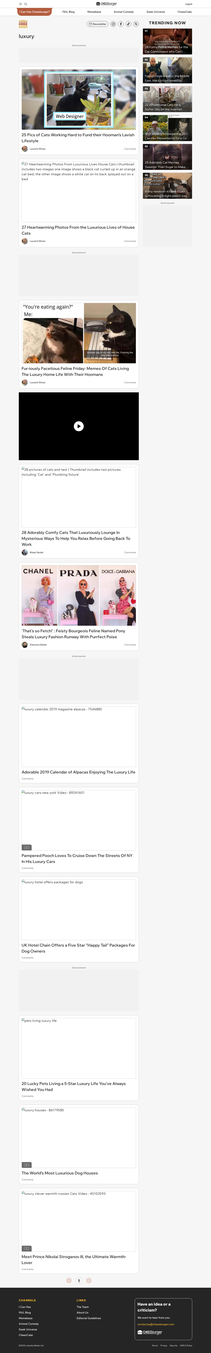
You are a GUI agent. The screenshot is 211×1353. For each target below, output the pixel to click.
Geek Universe (28, 1329)
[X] (136, 24)
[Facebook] (121, 24)
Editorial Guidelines (89, 1318)
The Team (83, 1307)
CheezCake (26, 1335)
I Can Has (25, 1307)
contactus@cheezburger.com (155, 1324)
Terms (155, 1345)
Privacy (163, 1345)
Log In (188, 3)
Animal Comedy (29, 1323)
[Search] (25, 4)
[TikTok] (128, 24)
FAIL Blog (25, 1312)
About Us (82, 1312)
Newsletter (99, 24)
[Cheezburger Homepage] (106, 4)
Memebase (25, 1318)
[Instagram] (113, 24)
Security (174, 1345)
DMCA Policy (186, 1345)
